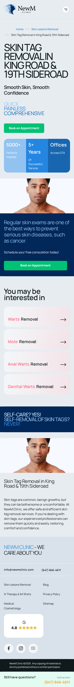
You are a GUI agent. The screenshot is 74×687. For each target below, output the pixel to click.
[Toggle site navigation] (65, 9)
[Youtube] (33, 648)
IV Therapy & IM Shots (17, 594)
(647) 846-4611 (57, 682)
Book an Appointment (24, 128)
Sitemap (48, 603)
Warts (23, 319)
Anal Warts (28, 364)
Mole (22, 341)
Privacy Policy (51, 594)
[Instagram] (21, 648)
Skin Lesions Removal (44, 29)
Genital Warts (30, 386)
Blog (46, 584)
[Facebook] (8, 648)
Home (19, 29)
